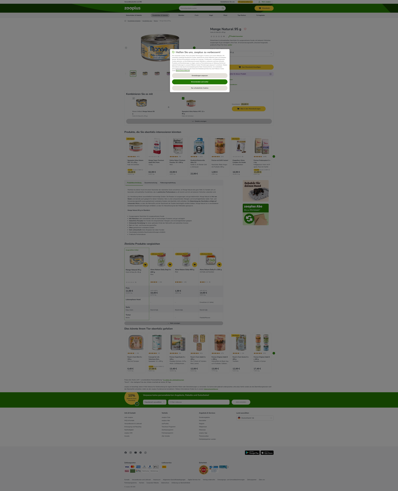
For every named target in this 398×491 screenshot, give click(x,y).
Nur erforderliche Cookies (199, 88)
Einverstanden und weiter (199, 82)
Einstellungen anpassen (200, 76)
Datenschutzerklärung (182, 70)
